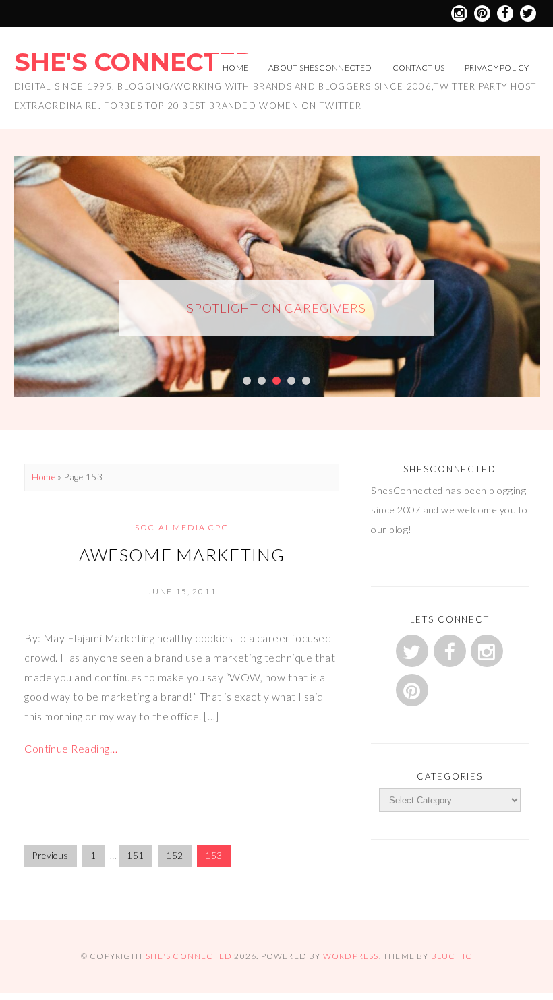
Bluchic (451, 956)
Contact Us (418, 68)
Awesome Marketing (182, 554)
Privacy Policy (497, 68)
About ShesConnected (320, 68)
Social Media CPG (182, 527)
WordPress (351, 956)
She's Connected (134, 62)
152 (174, 855)
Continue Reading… (70, 748)
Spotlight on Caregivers (276, 308)
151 (135, 855)
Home (235, 68)
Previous (50, 855)
